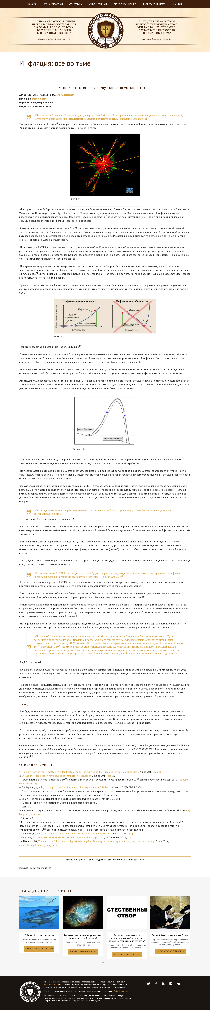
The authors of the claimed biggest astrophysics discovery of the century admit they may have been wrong (96, 841)
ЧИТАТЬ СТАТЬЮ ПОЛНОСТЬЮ (40, 949)
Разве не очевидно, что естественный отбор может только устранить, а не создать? (127, 938)
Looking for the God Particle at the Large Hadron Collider (76, 787)
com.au (158, 772)
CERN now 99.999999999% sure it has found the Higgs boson (70, 837)
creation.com (39, 98)
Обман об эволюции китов (39, 935)
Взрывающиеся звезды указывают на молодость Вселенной (83, 937)
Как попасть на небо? (154, 4)
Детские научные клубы (125, 4)
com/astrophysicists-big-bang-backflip (39, 845)
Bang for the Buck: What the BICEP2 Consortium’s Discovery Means (73, 833)
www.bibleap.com (51, 984)
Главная (32, 4)
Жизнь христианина (98, 4)
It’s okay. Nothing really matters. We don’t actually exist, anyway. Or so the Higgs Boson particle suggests (79, 772)
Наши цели (176, 4)
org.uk (111, 775)
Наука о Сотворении (52, 4)
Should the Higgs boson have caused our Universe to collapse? (56, 775)
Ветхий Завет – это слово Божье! (170, 935)
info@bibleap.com (120, 991)
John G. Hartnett (64, 94)
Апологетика (75, 4)
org (131, 833)
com (130, 837)
